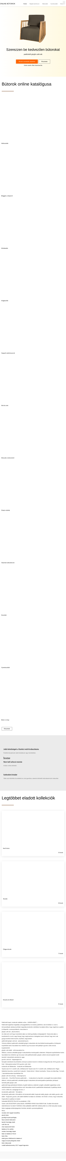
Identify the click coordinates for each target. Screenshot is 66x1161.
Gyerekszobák (54, 3)
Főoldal (25, 3)
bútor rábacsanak (6, 1143)
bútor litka (4, 1136)
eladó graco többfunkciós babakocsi (12, 1138)
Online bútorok (7, 4)
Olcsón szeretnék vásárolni (27, 61)
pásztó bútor (5, 1115)
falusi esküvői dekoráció (8, 1120)
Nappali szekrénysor (34, 3)
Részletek (44, 61)
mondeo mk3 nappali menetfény (11, 1113)
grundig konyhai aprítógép (9, 1117)
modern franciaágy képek (9, 1131)
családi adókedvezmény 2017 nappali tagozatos (15, 1145)
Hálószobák (45, 3)
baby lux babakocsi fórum (9, 1133)
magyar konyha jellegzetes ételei (11, 1140)
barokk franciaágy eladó (8, 1122)
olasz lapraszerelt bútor (8, 1126)
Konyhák (62, 3)
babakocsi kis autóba (7, 1129)
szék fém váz (5, 1124)
